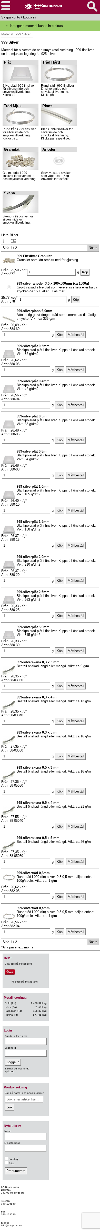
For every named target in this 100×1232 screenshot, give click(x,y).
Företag (13, 1159)
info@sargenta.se (11, 1225)
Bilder (14, 235)
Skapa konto (10, 17)
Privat (12, 1163)
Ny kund (9, 1071)
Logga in (29, 17)
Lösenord (10, 1047)
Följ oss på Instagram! (25, 981)
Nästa (93, 248)
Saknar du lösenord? (17, 1068)
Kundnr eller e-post (16, 1036)
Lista (4, 235)
